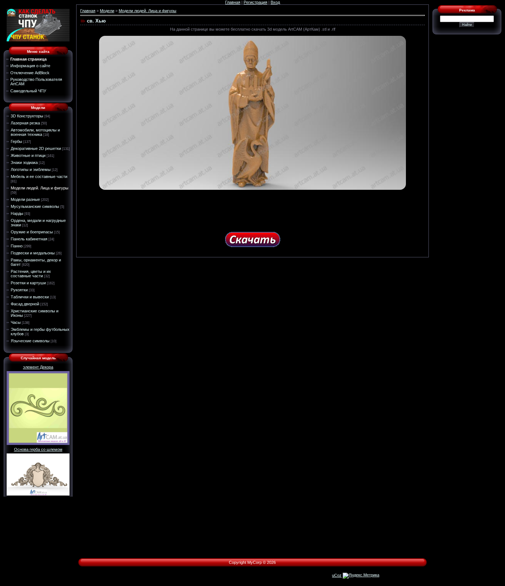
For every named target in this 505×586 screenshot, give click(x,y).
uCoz (337, 575)
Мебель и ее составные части (39, 176)
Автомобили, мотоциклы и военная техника (35, 132)
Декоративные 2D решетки (36, 148)
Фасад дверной (25, 304)
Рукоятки (19, 290)
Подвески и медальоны (33, 253)
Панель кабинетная (29, 239)
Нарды (17, 213)
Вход (275, 2)
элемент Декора (38, 367)
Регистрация (255, 2)
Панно (17, 246)
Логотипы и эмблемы (31, 169)
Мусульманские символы (35, 206)
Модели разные (25, 199)
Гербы (16, 141)
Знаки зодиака (24, 162)
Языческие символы (30, 341)
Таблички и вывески (30, 297)
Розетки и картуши (28, 283)
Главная (232, 2)
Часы (16, 322)
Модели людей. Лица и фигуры (39, 188)
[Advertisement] (252, 208)
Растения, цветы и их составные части (31, 273)
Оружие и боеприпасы (32, 232)
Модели (107, 10)
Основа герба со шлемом (38, 449)
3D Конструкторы (27, 116)
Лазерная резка (25, 123)
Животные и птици (28, 155)
